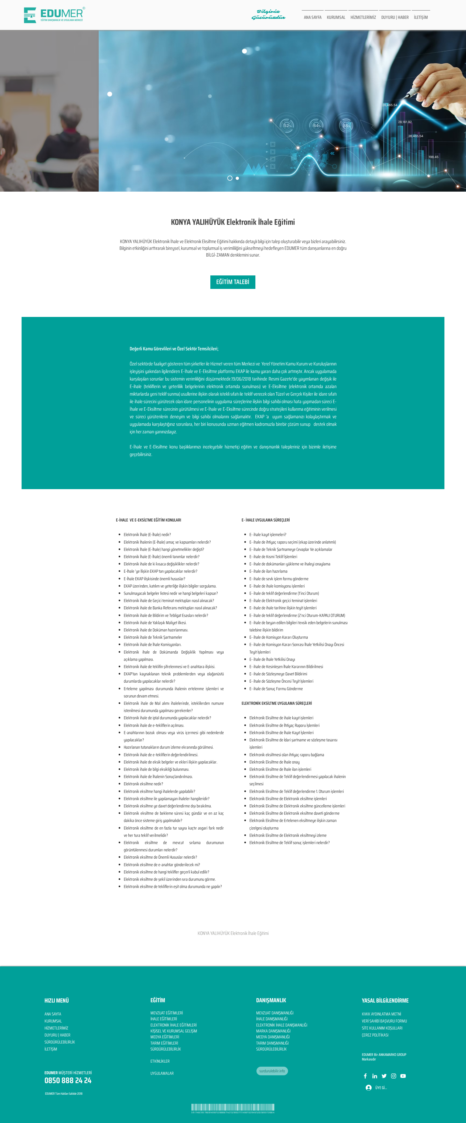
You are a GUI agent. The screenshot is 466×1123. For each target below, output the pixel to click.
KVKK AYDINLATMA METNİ (381, 1014)
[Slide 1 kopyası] (237, 178)
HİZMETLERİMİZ (56, 1028)
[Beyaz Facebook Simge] (365, 1076)
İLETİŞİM (50, 1049)
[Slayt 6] (229, 178)
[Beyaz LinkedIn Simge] (374, 1076)
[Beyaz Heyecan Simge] (384, 1076)
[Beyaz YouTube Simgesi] (403, 1076)
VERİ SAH (369, 1021)
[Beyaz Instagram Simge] (393, 1076)
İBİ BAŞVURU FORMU (391, 1021)
